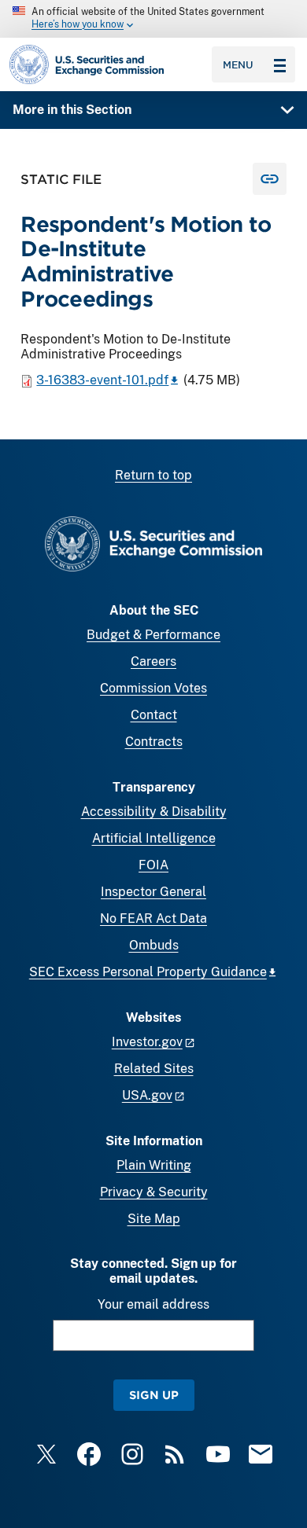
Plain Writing (154, 1165)
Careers (153, 661)
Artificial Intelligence (154, 838)
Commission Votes (153, 688)
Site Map (154, 1218)
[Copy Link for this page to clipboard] (270, 179)
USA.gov (147, 1095)
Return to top (153, 475)
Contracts (154, 741)
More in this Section (72, 109)
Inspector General (153, 891)
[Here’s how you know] (153, 19)
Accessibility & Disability (154, 811)
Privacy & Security (154, 1192)
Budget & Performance (153, 634)
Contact (154, 714)
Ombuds (154, 945)
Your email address (153, 1304)
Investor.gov (147, 1041)
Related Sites (154, 1068)
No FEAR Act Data (153, 918)
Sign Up (154, 1394)
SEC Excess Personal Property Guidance (148, 971)
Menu (238, 64)
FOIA (153, 865)
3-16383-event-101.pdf (102, 380)
